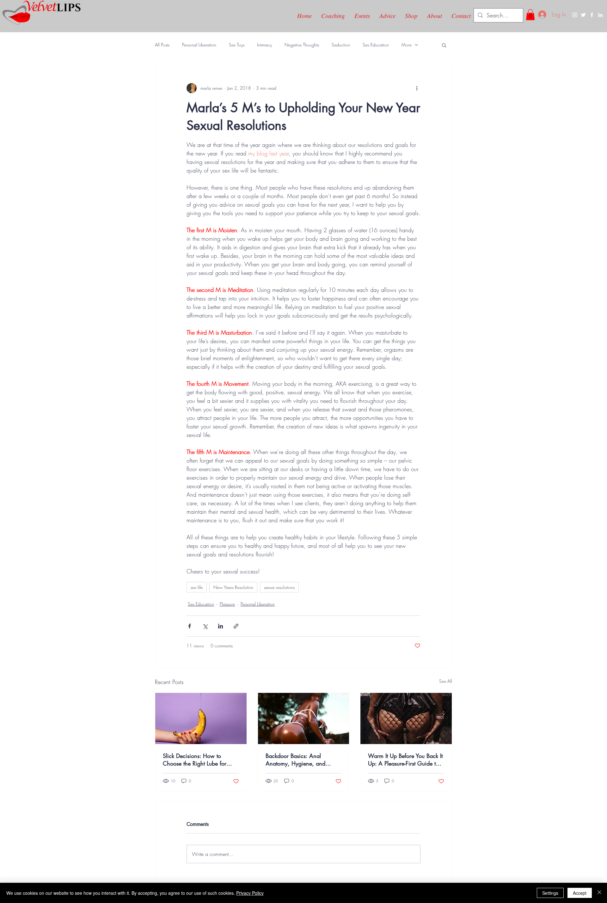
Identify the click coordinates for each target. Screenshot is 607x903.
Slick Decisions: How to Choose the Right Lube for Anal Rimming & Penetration (198, 759)
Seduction (341, 45)
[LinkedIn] (600, 15)
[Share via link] (236, 626)
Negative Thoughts (302, 45)
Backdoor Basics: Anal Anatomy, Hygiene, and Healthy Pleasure (295, 759)
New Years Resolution (233, 587)
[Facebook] (592, 15)
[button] (530, 14)
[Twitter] (583, 15)
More (407, 45)
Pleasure (227, 604)
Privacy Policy (250, 893)
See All (445, 681)
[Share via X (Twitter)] (205, 626)
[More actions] (416, 88)
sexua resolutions (279, 587)
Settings (550, 893)
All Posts (162, 45)
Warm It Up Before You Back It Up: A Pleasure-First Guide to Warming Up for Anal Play (405, 759)
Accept (579, 893)
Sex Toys (236, 45)
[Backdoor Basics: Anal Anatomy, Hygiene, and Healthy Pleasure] (303, 718)
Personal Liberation (199, 45)
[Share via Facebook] (190, 626)
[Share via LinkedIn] (221, 626)
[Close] (599, 893)
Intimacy (264, 45)
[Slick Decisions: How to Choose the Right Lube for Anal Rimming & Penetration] (201, 718)
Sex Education (376, 45)
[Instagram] (575, 15)
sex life (197, 587)
